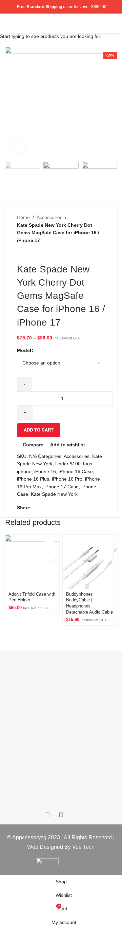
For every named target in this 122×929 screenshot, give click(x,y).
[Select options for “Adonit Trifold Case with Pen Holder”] (50, 544)
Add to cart (39, 430)
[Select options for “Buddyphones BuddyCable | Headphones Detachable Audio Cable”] (108, 544)
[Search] (102, 23)
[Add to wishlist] (50, 556)
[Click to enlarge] (17, 145)
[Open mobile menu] (114, 23)
